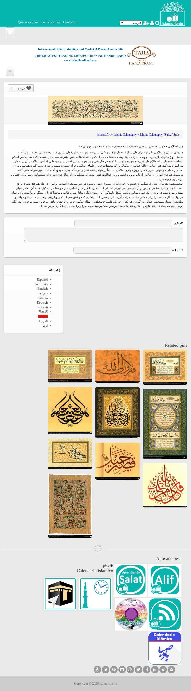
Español (42, 279)
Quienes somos (28, 22)
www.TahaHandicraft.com (80, 60)
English (42, 288)
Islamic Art (103, 134)
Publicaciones (50, 22)
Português (41, 284)
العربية (43, 321)
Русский (42, 307)
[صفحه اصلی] (172, 13)
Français (42, 293)
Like (18, 89)
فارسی (43, 316)
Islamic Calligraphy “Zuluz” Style (159, 134)
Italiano (42, 298)
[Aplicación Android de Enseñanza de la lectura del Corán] (164, 580)
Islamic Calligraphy (125, 134)
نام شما (178, 223)
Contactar (69, 22)
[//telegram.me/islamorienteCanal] (163, 669)
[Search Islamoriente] (157, 24)
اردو (45, 325)
